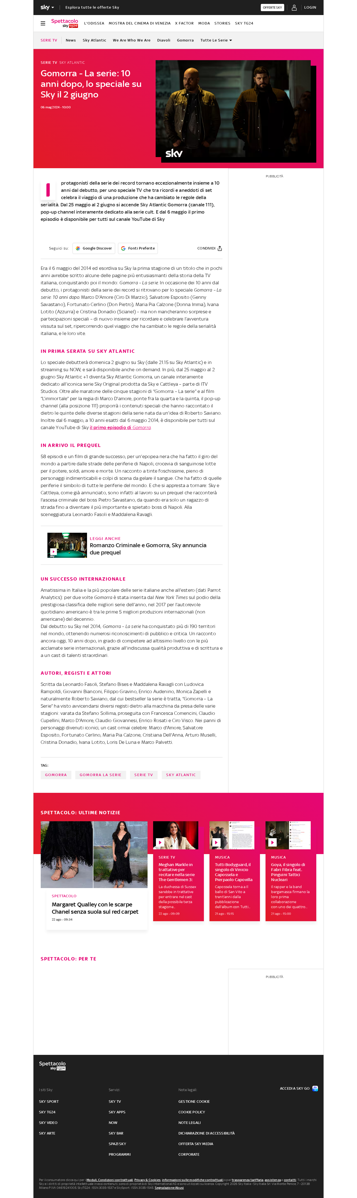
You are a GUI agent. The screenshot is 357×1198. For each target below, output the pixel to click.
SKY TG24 (244, 23)
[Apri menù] (43, 23)
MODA (204, 23)
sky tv (115, 1101)
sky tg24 (47, 1112)
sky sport (49, 1101)
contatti (290, 1180)
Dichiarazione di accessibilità (206, 1133)
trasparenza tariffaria (247, 1180)
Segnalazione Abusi (169, 1188)
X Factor (184, 23)
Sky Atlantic (94, 40)
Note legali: (187, 1090)
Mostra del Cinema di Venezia (140, 23)
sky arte (47, 1133)
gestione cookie (194, 1101)
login (310, 7)
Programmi (120, 1154)
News (71, 40)
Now (113, 1123)
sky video (48, 1123)
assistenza (273, 1180)
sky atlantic (181, 775)
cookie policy (191, 1112)
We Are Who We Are (132, 40)
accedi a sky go (295, 1088)
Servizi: (114, 1090)
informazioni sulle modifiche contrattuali (192, 1180)
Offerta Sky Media (195, 1144)
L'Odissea (94, 23)
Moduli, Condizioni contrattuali (109, 1180)
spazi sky (117, 1144)
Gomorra (185, 40)
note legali (189, 1123)
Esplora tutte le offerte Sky (92, 7)
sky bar (116, 1133)
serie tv (143, 775)
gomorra (56, 775)
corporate (188, 1154)
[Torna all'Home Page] (65, 23)
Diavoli (163, 40)
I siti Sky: (46, 1090)
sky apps (117, 1112)
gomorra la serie (101, 775)
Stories (222, 23)
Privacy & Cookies (147, 1180)
